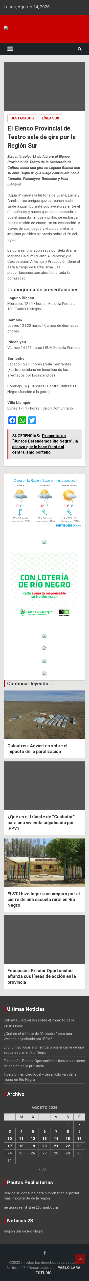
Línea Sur (50, 118)
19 (33, 1146)
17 (9, 1146)
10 (9, 1138)
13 (44, 1138)
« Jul (42, 1169)
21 (56, 1146)
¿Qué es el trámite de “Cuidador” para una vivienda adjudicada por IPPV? (41, 822)
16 (79, 1138)
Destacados (22, 118)
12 (33, 1138)
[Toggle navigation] (10, 49)
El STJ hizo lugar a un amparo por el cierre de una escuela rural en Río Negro (43, 899)
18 (21, 1146)
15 (68, 1138)
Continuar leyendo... (29, 684)
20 (44, 1146)
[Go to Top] (80, 1259)
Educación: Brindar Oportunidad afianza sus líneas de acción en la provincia (41, 976)
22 (68, 1146)
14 (56, 1138)
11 (21, 1138)
